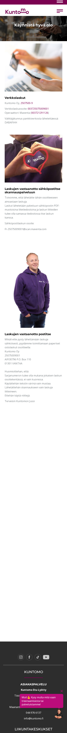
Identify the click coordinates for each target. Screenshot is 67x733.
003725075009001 (38, 108)
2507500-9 (27, 103)
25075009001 (12, 355)
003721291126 (39, 112)
